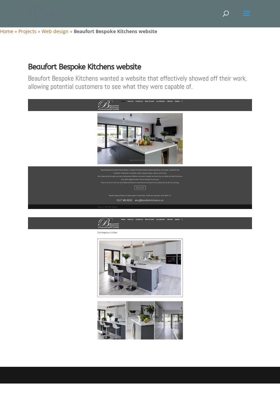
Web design (55, 31)
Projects (27, 31)
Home (6, 31)
